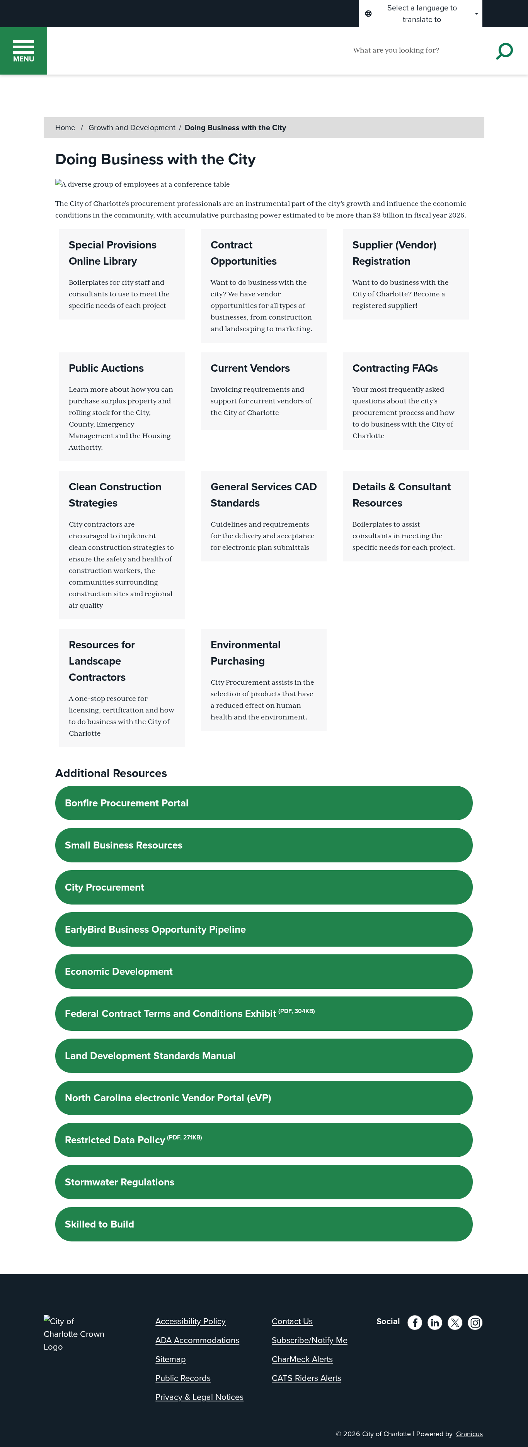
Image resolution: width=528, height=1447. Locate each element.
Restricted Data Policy (133, 1139)
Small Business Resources (123, 845)
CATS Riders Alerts (306, 1378)
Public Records (183, 1378)
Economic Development (119, 971)
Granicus (469, 1434)
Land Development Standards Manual (150, 1055)
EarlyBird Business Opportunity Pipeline (155, 929)
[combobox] (420, 13)
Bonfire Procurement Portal (127, 803)
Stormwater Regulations (119, 1182)
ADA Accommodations (197, 1340)
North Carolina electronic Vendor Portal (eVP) (168, 1097)
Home (65, 127)
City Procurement (104, 887)
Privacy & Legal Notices (199, 1397)
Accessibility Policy (190, 1321)
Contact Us (292, 1321)
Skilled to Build (99, 1224)
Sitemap (170, 1359)
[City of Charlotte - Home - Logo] (128, 50)
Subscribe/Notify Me (309, 1340)
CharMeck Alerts (302, 1359)
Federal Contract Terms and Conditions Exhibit (190, 1013)
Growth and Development (132, 127)
